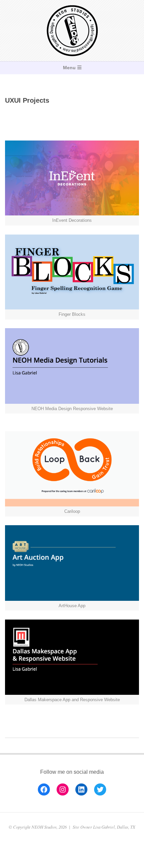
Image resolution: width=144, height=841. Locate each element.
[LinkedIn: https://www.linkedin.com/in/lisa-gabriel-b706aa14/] (81, 789)
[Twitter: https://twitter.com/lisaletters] (100, 789)
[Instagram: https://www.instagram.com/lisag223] (63, 789)
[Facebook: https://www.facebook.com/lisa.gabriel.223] (44, 789)
